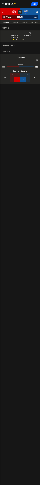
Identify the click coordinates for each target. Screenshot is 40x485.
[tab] (6, 22)
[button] (3, 4)
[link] (3, 12)
